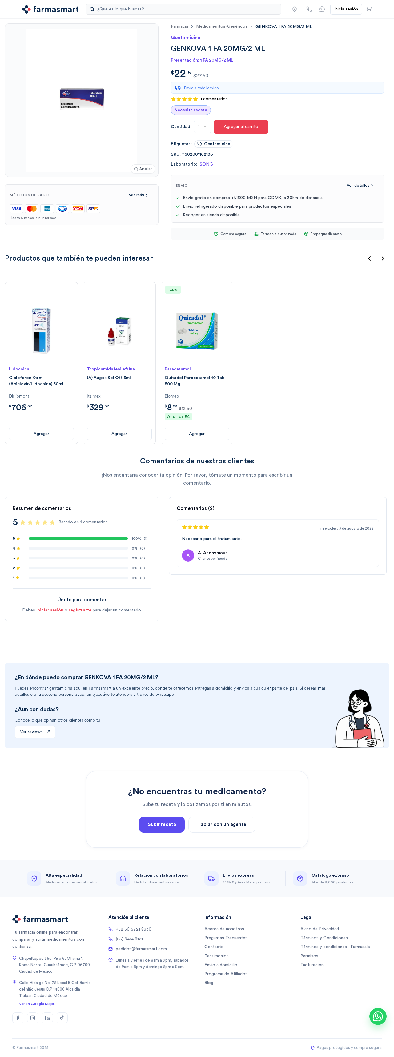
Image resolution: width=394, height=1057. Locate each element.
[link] (283, 26)
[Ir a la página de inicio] (50, 9)
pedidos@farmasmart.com (141, 949)
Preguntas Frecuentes (225, 938)
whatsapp (164, 694)
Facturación (312, 965)
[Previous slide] (369, 258)
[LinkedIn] (47, 1017)
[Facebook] (17, 1017)
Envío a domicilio (220, 965)
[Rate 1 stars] (22, 522)
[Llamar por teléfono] (309, 9)
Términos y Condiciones (324, 938)
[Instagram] (32, 1017)
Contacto (214, 947)
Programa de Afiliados (225, 974)
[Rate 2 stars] (30, 522)
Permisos (309, 956)
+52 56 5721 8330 (133, 929)
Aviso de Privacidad (319, 929)
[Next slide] (383, 258)
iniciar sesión (49, 610)
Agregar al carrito (241, 127)
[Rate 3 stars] (37, 522)
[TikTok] (62, 1017)
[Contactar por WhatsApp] (322, 9)
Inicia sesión (346, 9)
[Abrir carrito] (369, 8)
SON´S (206, 164)
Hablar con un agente (221, 824)
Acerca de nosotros (224, 929)
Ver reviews (31, 732)
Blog (208, 983)
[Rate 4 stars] (44, 522)
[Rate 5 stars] (52, 522)
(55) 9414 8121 (129, 939)
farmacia (179, 26)
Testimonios (216, 956)
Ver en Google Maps (37, 1004)
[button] (294, 9)
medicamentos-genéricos (221, 26)
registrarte (80, 610)
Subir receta (162, 824)
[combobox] (202, 127)
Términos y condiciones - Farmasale (335, 947)
